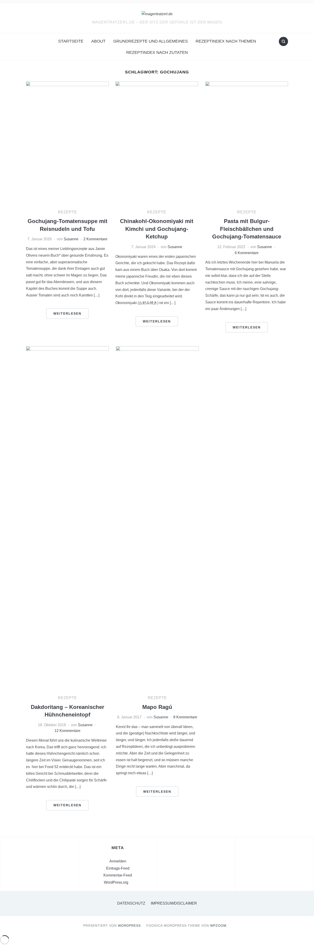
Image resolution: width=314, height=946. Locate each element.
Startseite (70, 41)
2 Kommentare (95, 239)
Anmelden (117, 861)
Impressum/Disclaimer (174, 903)
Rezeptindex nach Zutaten (157, 52)
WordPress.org (116, 882)
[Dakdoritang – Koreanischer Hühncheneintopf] (67, 518)
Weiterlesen (67, 313)
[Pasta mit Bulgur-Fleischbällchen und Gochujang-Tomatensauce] (246, 143)
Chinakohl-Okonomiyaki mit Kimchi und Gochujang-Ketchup (156, 229)
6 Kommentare (247, 253)
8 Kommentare (185, 717)
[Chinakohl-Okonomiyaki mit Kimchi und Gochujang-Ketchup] (156, 143)
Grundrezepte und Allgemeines (150, 41)
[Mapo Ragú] (157, 518)
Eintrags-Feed (117, 868)
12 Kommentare (67, 731)
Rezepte (67, 212)
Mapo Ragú (157, 707)
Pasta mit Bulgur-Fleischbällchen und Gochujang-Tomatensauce (246, 229)
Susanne (71, 239)
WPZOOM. (219, 925)
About (98, 41)
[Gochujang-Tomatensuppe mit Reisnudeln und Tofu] (67, 143)
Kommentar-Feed (117, 875)
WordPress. (130, 925)
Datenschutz (131, 903)
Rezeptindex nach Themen (226, 41)
